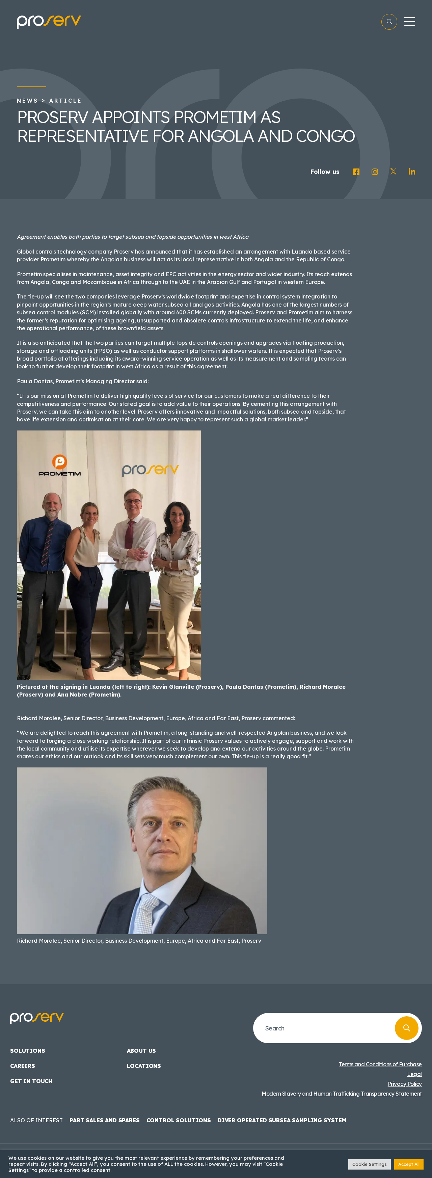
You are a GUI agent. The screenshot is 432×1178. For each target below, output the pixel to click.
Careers (22, 1066)
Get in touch (31, 1081)
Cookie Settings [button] (369, 1164)
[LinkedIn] (412, 172)
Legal (414, 1074)
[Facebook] (356, 172)
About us (141, 1050)
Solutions (27, 1050)
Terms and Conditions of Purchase (380, 1064)
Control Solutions (178, 1120)
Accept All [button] (409, 1164)
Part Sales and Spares (105, 1120)
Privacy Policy (405, 1083)
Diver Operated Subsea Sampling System (282, 1120)
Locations (144, 1066)
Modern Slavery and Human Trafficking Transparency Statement (342, 1093)
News (27, 100)
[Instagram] (375, 172)
